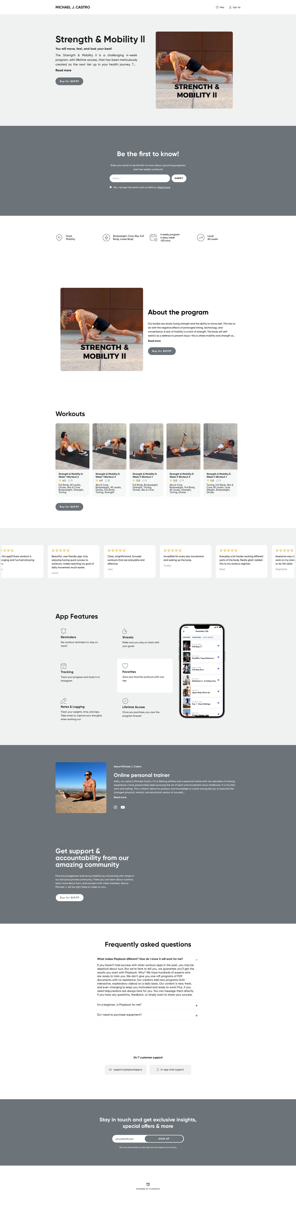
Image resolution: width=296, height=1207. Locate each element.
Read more (164, 187)
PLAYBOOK (155, 1189)
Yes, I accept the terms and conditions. (141, 187)
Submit (179, 178)
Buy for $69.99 (69, 81)
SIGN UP (163, 1138)
